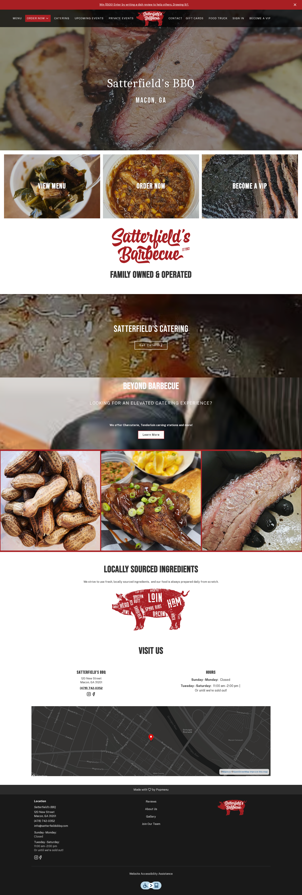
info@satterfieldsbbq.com (51, 826)
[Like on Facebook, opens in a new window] (93, 695)
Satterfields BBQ (232, 807)
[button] (38, 18)
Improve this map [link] (259, 772)
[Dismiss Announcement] (295, 5)
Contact (175, 18)
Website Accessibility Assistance (151, 873)
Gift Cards (194, 18)
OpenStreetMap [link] (241, 772)
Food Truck (218, 18)
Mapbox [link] (226, 772)
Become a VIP (260, 18)
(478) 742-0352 (44, 821)
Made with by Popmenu (85, 789)
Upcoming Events (89, 18)
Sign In (238, 18)
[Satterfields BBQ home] (151, 18)
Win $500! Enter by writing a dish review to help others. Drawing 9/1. (144, 4)
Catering (61, 18)
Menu (17, 18)
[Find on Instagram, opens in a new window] (88, 695)
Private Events (121, 18)
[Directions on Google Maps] (151, 741)
